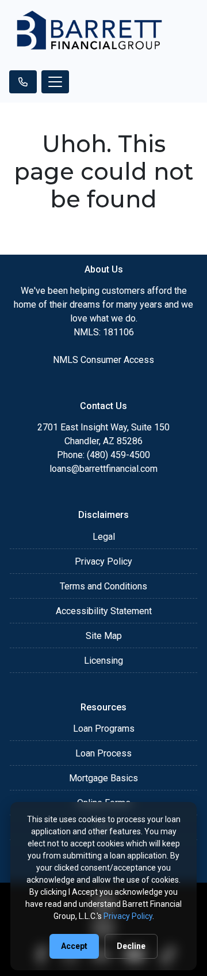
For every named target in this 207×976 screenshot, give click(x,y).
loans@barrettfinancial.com (103, 468)
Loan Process (103, 753)
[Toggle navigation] (55, 81)
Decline (131, 946)
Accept (74, 946)
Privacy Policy (103, 561)
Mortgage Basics (103, 778)
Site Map (104, 635)
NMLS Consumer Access (103, 359)
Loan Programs (104, 728)
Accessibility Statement (104, 611)
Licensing (103, 660)
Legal (104, 536)
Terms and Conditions (103, 586)
